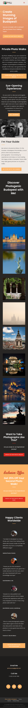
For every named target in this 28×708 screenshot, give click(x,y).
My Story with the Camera (11, 169)
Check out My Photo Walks (14, 454)
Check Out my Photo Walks (13, 36)
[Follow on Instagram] (14, 687)
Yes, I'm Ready (14, 114)
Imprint (9, 700)
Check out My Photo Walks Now (14, 499)
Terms (20, 699)
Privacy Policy (16, 700)
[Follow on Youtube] (20, 687)
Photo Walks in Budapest (11, 699)
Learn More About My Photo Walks (14, 76)
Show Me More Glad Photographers (14, 645)
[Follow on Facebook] (8, 687)
